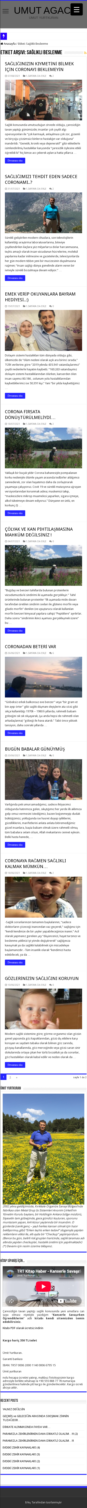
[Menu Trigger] (76, 9)
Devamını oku (15, 160)
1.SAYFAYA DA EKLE (36, 76)
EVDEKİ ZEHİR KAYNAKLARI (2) (21, 1461)
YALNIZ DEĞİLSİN (14, 1409)
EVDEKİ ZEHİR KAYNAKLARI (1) (21, 1468)
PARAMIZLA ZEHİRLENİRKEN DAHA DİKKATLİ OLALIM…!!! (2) (40, 1433)
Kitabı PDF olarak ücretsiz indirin (23, 1328)
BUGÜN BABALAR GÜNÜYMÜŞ (35, 749)
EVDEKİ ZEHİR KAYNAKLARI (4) (21, 1447)
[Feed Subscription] (85, 53)
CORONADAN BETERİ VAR (30, 646)
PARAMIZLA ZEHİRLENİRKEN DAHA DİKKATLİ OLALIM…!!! (38, 1440)
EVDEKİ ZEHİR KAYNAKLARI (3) (21, 1454)
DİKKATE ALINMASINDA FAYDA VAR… (26, 1427)
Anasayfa (9, 43)
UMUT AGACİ (43, 10)
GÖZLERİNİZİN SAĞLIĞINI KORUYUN (42, 978)
